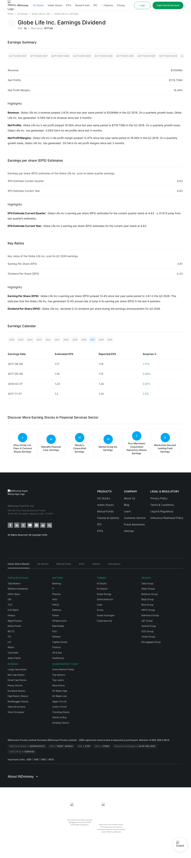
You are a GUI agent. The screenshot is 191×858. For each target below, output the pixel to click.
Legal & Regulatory (161, 511)
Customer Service (134, 517)
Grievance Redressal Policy (166, 517)
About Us (129, 498)
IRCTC (11, 631)
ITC (9, 636)
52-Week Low (59, 696)
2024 (29, 339)
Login (142, 5)
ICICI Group (147, 631)
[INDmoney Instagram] (36, 525)
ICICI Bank (13, 610)
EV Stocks (102, 588)
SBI (9, 599)
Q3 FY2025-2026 (82, 56)
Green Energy (104, 594)
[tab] (18, 565)
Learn (127, 511)
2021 (57, 339)
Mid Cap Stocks (16, 674)
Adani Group (148, 588)
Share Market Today (63, 669)
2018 (83, 339)
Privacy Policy (158, 498)
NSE (36, 759)
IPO (95, 5)
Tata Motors (14, 583)
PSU (54, 631)
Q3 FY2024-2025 (168, 56)
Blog (126, 504)
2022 (48, 339)
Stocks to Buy (59, 717)
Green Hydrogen (106, 615)
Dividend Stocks (16, 690)
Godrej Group (148, 626)
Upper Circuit (59, 701)
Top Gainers (58, 674)
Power (55, 615)
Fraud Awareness (134, 524)
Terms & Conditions (162, 504)
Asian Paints (14, 658)
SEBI (28, 759)
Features (108, 5)
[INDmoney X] (23, 525)
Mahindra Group (150, 615)
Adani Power (14, 626)
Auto (54, 599)
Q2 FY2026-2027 (17, 56)
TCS (10, 604)
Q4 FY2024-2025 (146, 56)
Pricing (120, 5)
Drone (100, 610)
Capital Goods (59, 642)
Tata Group (147, 583)
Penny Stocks (15, 685)
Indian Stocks (55, 5)
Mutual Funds (82, 5)
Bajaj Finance (15, 620)
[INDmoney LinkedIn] (16, 525)
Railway (56, 636)
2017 (92, 339)
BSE (43, 759)
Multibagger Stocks (18, 701)
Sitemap (129, 530)
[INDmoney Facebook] (10, 525)
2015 (109, 339)
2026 (11, 339)
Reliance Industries (18, 588)
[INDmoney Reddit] (42, 525)
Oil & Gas (57, 652)
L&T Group (147, 620)
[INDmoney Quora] (49, 525)
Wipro (11, 647)
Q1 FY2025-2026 (125, 56)
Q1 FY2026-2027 (39, 56)
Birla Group (147, 604)
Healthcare (58, 658)
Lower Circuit (59, 706)
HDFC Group (148, 610)
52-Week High (59, 690)
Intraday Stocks (60, 722)
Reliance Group (149, 594)
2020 (66, 339)
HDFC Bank (14, 594)
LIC (9, 642)
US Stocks (38, 5)
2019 (75, 339)
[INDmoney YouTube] (29, 525)
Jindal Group (148, 636)
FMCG (55, 604)
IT (53, 588)
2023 (39, 339)
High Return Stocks (18, 696)
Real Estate (58, 626)
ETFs (68, 5)
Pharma (56, 594)
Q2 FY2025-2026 (103, 56)
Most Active (58, 685)
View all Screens (16, 706)
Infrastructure (59, 620)
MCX (51, 759)
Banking (56, 583)
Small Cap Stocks (17, 680)
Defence (56, 610)
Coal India (13, 652)
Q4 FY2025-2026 (60, 56)
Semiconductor (105, 599)
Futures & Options (108, 517)
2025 (20, 339)
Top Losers (58, 680)
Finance (56, 647)
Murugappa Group (151, 642)
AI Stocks (102, 583)
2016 (101, 339)
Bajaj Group (147, 599)
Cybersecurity (104, 620)
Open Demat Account (168, 5)
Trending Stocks (61, 712)
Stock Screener (16, 712)
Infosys (11, 615)
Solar (99, 604)
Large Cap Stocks (17, 669)
